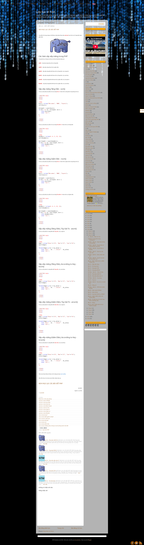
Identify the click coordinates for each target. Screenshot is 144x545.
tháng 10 (90, 235)
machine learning (90, 142)
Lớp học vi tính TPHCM (44, 400)
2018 (88, 229)
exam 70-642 (89, 180)
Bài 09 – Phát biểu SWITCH (51, 440)
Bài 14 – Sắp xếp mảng (93, 264)
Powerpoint (88, 135)
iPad (87, 133)
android (87, 175)
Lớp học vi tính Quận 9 (44, 409)
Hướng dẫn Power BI (90, 117)
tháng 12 (90, 231)
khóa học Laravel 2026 (91, 72)
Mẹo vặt (49, 3)
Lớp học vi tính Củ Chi (44, 407)
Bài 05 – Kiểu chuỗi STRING (94, 290)
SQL (87, 173)
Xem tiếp (45, 443)
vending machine (90, 189)
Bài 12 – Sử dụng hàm (50, 480)
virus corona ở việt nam (44, 418)
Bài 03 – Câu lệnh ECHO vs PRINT (96, 294)
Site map (75, 3)
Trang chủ (4, 3)
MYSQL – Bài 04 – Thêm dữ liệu (95, 272)
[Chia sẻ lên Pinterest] (46, 428)
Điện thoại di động (90, 164)
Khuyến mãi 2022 (90, 31)
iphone (87, 90)
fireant (87, 184)
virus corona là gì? (43, 415)
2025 (88, 215)
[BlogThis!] (42, 428)
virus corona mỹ (42, 422)
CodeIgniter (88, 83)
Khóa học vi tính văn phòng (45, 398)
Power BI (88, 171)
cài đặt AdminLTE (90, 176)
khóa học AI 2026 (90, 158)
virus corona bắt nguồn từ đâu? (46, 416)
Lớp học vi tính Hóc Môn (44, 402)
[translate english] (94, 3)
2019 (88, 227)
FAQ (87, 69)
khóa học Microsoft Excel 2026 (93, 98)
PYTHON (88, 150)
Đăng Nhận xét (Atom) (48, 531)
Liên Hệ (88, 3)
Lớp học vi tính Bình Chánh (45, 406)
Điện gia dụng (89, 123)
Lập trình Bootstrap (90, 78)
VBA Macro (88, 89)
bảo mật (87, 137)
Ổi (93, 197)
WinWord (88, 110)
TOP (87, 101)
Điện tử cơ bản (89, 115)
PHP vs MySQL (89, 108)
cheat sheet (88, 139)
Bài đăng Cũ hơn (76, 528)
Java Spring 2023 (90, 169)
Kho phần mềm (57, 3)
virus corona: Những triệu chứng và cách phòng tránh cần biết (53, 425)
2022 (88, 221)
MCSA (87, 105)
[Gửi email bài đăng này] (40, 428)
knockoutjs (88, 160)
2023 (88, 219)
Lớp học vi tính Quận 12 (44, 411)
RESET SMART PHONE (91, 132)
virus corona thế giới (43, 420)
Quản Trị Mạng (20, 3)
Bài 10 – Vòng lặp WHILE (51, 450)
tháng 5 (90, 308)
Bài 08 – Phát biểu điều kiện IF (52, 460)
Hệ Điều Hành (89, 167)
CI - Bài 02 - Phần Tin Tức (94, 236)
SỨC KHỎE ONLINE (92, 195)
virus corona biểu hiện (44, 424)
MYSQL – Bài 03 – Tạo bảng (95, 278)
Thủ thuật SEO (89, 153)
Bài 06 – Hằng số (92, 285)
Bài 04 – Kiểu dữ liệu (93, 292)
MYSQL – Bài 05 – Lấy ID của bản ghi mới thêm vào (96, 258)
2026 (88, 213)
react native (88, 187)
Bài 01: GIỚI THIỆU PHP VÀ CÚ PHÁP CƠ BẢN (95, 305)
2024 (88, 217)
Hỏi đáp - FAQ (67, 3)
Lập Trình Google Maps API (92, 119)
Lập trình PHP (45, 429)
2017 (88, 316)
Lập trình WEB (89, 65)
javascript (88, 112)
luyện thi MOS (89, 162)
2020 (88, 225)
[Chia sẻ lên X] (43, 428)
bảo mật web (89, 157)
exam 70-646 (89, 141)
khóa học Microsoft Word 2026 (93, 92)
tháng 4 (90, 310)
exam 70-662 (89, 182)
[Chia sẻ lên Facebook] (44, 428)
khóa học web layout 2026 (92, 126)
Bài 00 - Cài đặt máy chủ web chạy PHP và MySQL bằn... (96, 300)
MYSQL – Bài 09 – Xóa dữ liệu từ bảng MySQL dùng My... (96, 246)
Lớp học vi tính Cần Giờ (44, 404)
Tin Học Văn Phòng (31, 3)
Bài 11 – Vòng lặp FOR (50, 470)
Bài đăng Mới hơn (44, 528)
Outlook (87, 124)
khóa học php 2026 (90, 71)
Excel (87, 99)
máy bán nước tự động (91, 103)
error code (88, 121)
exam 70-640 (89, 178)
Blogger (90, 540)
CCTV (87, 144)
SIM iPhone (88, 151)
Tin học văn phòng (90, 67)
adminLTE (88, 155)
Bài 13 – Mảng (91, 302)
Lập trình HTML (89, 80)
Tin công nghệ (41, 3)
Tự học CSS (88, 76)
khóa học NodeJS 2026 (91, 107)
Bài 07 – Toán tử (92, 280)
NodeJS (87, 87)
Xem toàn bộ (89, 57)
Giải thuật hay (89, 166)
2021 (88, 223)
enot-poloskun (77, 540)
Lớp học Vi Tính (45, 11)
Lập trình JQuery (90, 85)
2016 (88, 318)
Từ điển (142, 110)
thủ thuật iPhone (89, 114)
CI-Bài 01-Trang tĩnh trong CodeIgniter (94, 239)
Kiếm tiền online (89, 148)
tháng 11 (90, 233)
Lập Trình (12, 3)
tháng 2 (90, 314)
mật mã (87, 185)
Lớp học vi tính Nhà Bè (44, 413)
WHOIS (82, 3)
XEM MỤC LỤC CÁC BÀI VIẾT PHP (49, 29)
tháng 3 (90, 312)
